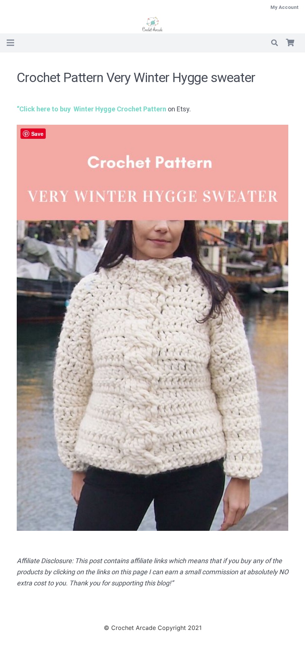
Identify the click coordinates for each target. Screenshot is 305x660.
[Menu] (10, 42)
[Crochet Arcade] (153, 24)
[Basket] (290, 42)
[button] (274, 42)
